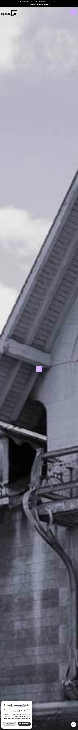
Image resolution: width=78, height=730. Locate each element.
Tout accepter (24, 724)
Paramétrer (10, 724)
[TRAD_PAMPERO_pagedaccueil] (9, 16)
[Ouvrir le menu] (74, 12)
